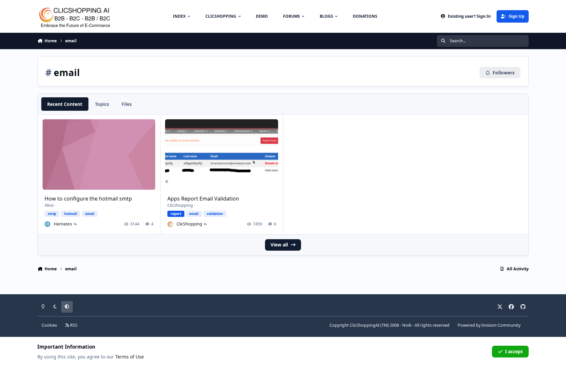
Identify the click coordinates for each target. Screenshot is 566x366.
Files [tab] (127, 104)
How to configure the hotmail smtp (88, 198)
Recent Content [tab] (64, 104)
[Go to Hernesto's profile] (47, 224)
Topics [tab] (102, 104)
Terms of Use (129, 357)
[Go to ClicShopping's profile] (170, 224)
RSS (73, 325)
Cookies (49, 325)
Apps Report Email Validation (203, 198)
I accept (514, 351)
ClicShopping (180, 205)
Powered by (489, 325)
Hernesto (63, 224)
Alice (49, 205)
